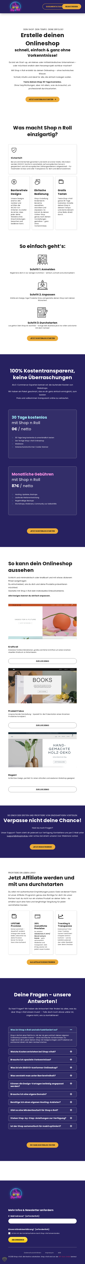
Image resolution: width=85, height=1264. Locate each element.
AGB (59, 1253)
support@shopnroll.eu (17, 836)
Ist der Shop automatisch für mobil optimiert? (35, 1126)
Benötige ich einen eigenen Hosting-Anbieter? (35, 1102)
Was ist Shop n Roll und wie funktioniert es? (33, 1029)
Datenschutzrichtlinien (32, 1253)
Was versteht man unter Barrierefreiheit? (33, 1075)
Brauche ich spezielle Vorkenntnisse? (30, 1059)
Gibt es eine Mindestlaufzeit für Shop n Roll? (34, 1110)
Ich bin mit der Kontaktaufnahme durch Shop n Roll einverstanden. (36, 1233)
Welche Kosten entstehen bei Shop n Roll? (33, 1051)
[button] (42, 1030)
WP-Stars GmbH (64, 1257)
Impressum (49, 1253)
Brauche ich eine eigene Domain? (28, 1094)
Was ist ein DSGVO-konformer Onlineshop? (34, 1067)
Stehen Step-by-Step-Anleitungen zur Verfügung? (38, 1118)
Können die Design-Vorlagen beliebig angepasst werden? (37, 1085)
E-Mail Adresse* (23, 1216)
